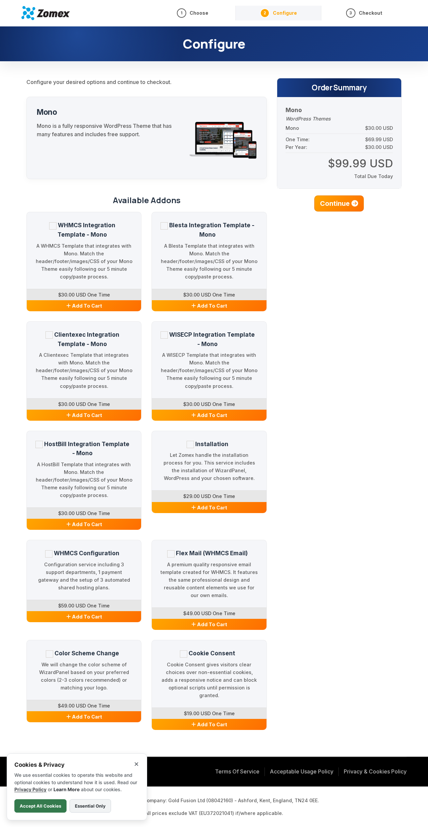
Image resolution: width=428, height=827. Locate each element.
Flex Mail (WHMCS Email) (211, 553)
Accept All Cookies (40, 806)
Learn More (67, 789)
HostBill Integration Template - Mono (86, 448)
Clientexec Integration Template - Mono (86, 339)
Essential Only (90, 806)
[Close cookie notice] (136, 764)
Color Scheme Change (86, 653)
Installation (211, 443)
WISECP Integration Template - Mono (211, 339)
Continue (335, 203)
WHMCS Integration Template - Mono (86, 230)
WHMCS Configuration (85, 553)
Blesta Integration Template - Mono (211, 230)
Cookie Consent (211, 653)
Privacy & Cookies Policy (375, 771)
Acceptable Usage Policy (301, 771)
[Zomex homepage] (45, 13)
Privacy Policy (30, 789)
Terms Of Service (237, 771)
